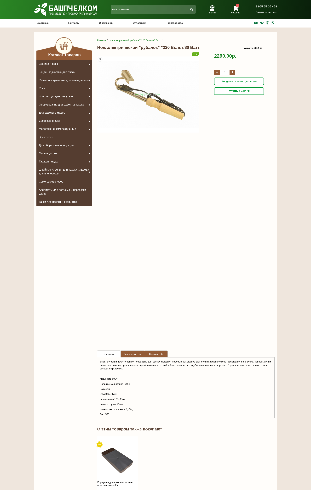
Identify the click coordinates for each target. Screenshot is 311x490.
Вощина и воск (48, 63)
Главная (101, 40)
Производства (174, 23)
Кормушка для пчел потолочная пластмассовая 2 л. (115, 484)
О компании (106, 23)
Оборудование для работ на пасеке (61, 104)
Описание (109, 354)
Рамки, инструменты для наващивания (64, 80)
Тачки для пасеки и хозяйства (58, 201)
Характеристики (132, 354)
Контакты (73, 23)
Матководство (48, 153)
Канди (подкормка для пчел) (57, 72)
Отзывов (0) (156, 354)
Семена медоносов (51, 181)
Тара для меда (48, 161)
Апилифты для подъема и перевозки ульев (62, 191)
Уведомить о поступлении (239, 81)
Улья (42, 88)
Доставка (42, 23)
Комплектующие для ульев (56, 96)
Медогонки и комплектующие (57, 128)
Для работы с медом (52, 112)
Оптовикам (139, 23)
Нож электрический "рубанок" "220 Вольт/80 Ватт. (135, 40)
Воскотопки (46, 137)
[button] (212, 8)
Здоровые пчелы (49, 120)
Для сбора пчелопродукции (56, 145)
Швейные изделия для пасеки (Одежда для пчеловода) (64, 171)
